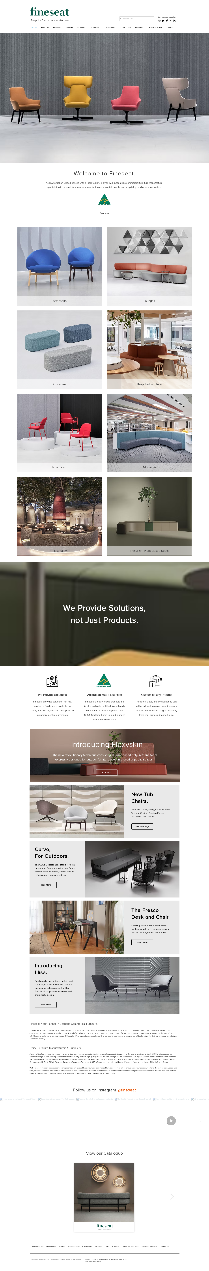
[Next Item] (200, 1121)
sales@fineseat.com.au (93, 1261)
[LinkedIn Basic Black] (174, 20)
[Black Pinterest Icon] (170, 20)
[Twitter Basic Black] (163, 20)
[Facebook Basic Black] (167, 20)
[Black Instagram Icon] (159, 20)
